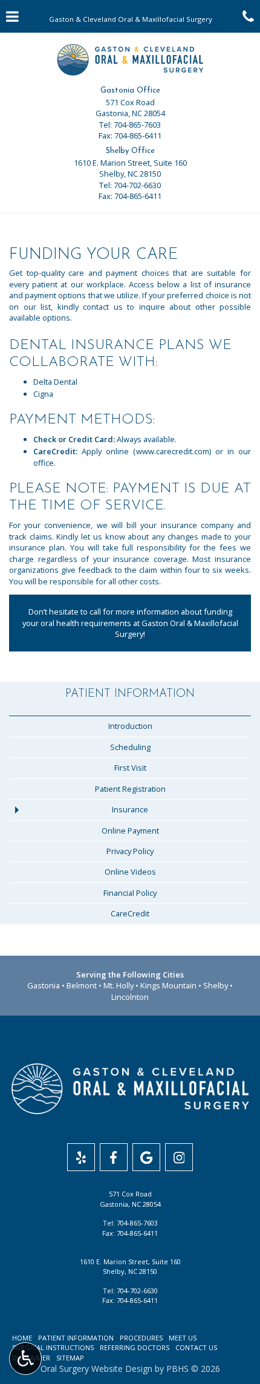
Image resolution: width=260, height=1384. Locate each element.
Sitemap (70, 1357)
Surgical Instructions (53, 1347)
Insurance (130, 809)
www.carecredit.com (172, 451)
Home (22, 1337)
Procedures (141, 1337)
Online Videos (130, 871)
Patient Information (130, 694)
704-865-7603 (137, 124)
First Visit (130, 767)
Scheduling (130, 747)
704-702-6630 (137, 185)
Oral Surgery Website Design (96, 1368)
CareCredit (130, 913)
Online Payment (130, 830)
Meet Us (183, 1337)
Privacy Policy (130, 851)
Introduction (130, 725)
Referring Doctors (134, 1347)
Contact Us (196, 1347)
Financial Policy (130, 892)
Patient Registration (130, 788)
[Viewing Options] (25, 1358)
